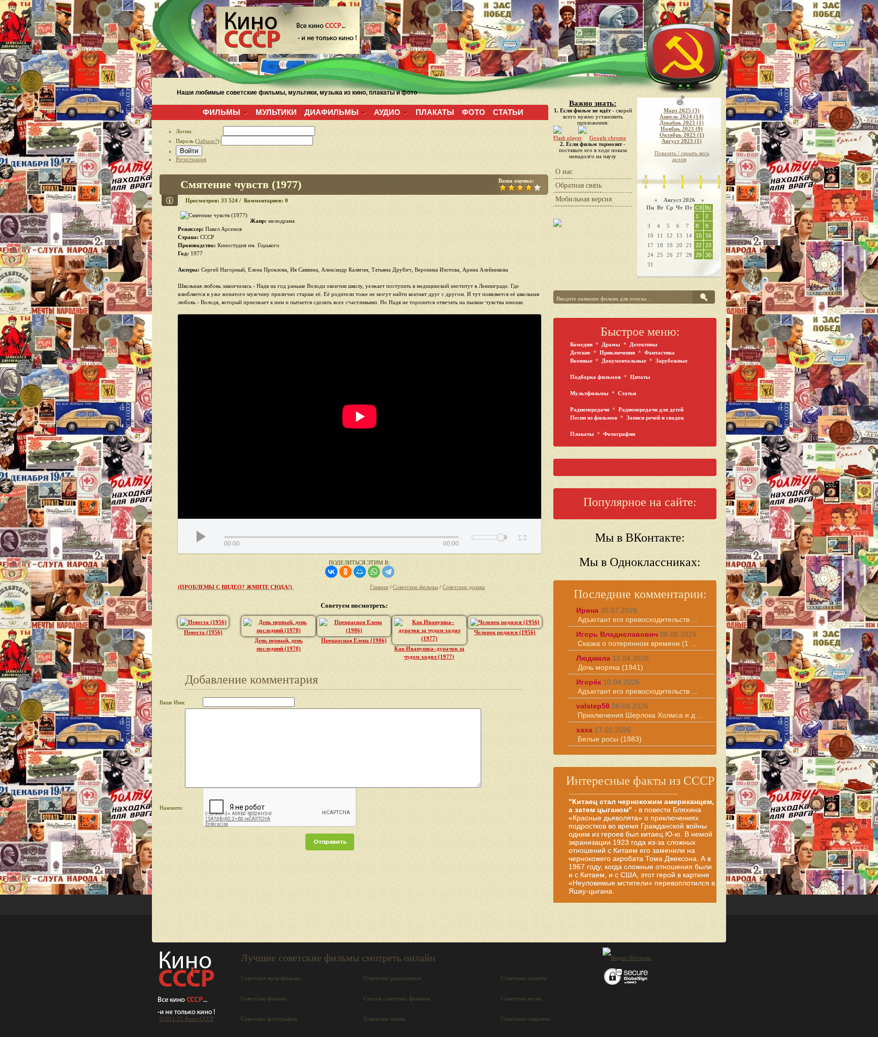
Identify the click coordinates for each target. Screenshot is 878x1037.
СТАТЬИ (508, 112)
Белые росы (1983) (610, 739)
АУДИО (387, 112)
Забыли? (207, 141)
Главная (379, 587)
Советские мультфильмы (270, 978)
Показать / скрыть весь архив (681, 156)
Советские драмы (464, 587)
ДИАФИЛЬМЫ (331, 112)
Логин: (199, 131)
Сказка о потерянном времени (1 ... (637, 643)
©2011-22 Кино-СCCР (186, 1019)
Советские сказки (384, 1019)
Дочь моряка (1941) (610, 667)
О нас (564, 171)
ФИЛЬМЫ (221, 112)
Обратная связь (578, 185)
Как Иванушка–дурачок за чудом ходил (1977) (429, 652)
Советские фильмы (415, 587)
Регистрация (191, 159)
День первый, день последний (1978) (279, 644)
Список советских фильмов (397, 998)
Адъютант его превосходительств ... (638, 619)
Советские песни (521, 998)
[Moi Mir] (360, 572)
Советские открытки (525, 1019)
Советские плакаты (524, 978)
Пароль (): (198, 141)
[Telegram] (388, 572)
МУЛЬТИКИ (276, 112)
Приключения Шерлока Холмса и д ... (640, 715)
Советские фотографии (269, 1019)
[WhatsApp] (374, 572)
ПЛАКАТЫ (435, 112)
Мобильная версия (583, 199)
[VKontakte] (331, 572)
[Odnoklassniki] (345, 572)
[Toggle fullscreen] (521, 536)
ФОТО (473, 112)
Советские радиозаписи (392, 978)
